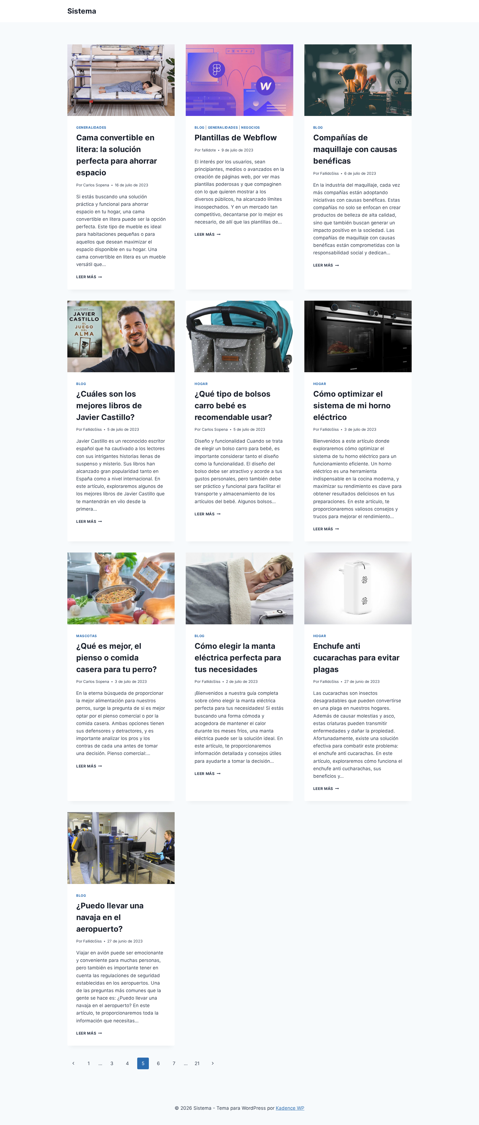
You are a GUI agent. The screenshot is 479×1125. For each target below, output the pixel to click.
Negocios (250, 127)
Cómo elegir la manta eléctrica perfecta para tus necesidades (238, 657)
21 (197, 1063)
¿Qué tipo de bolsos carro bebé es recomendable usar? (233, 405)
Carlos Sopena (96, 185)
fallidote (209, 150)
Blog (199, 127)
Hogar (201, 384)
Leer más (89, 277)
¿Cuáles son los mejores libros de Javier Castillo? (109, 405)
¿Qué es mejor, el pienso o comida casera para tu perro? (116, 657)
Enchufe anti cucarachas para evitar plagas (356, 657)
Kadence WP (290, 1108)
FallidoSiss (329, 173)
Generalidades (91, 127)
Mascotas (86, 636)
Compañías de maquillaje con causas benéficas (355, 149)
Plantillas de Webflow (236, 137)
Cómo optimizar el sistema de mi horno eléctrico (352, 405)
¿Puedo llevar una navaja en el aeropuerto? (110, 917)
